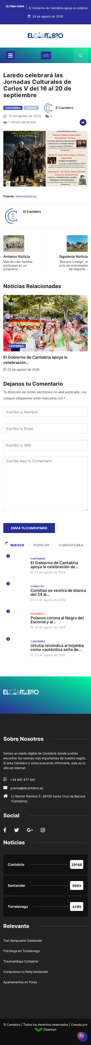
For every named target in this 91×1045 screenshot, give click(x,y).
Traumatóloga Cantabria (20, 961)
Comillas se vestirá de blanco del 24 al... (58, 592)
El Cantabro (64, 108)
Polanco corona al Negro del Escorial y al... (57, 620)
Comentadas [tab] (71, 545)
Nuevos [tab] (17, 545)
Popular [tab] (41, 545)
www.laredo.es (25, 196)
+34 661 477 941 (22, 779)
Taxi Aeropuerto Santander (22, 940)
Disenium (50, 1029)
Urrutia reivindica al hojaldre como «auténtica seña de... (57, 647)
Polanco (36, 613)
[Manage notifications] (80, 1035)
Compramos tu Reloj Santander (25, 972)
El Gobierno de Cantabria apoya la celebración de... (54, 564)
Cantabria (13, 108)
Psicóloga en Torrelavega (21, 951)
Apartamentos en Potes (20, 982)
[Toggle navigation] (10, 55)
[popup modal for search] (80, 55)
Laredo (31, 108)
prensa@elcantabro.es (27, 788)
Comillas (37, 586)
